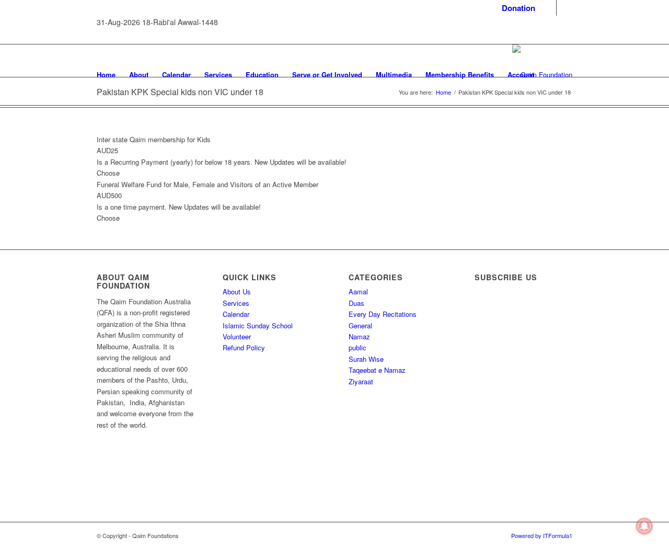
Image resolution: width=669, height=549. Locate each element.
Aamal (358, 291)
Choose (108, 173)
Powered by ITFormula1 (541, 535)
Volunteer (237, 336)
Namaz (359, 336)
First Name (501, 319)
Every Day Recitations (383, 314)
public (357, 347)
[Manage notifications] (644, 526)
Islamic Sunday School (258, 325)
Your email (500, 403)
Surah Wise (366, 359)
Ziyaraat (361, 381)
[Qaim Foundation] (542, 74)
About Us (237, 291)
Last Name (501, 361)
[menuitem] (516, 8)
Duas (356, 303)
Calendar (236, 314)
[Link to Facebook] (548, 8)
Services (236, 303)
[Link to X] (564, 8)
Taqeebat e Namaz (377, 370)
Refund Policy (244, 347)
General (360, 325)
